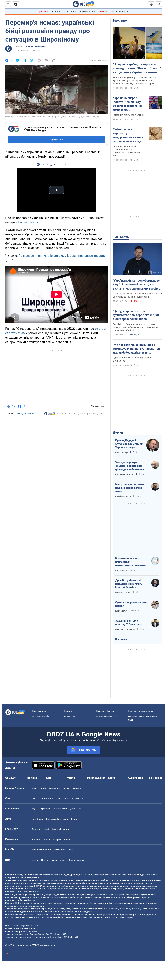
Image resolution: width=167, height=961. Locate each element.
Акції (65, 819)
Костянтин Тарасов (124, 474)
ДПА (72, 809)
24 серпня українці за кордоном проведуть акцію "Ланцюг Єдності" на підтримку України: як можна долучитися (137, 68)
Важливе (120, 20)
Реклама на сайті (40, 716)
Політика (31, 777)
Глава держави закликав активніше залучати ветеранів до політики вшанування (137, 295)
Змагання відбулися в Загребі (128, 115)
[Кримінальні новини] (49, 414)
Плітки (44, 860)
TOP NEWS (121, 237)
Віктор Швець (121, 452)
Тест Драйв (37, 819)
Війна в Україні (60, 11)
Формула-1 (77, 798)
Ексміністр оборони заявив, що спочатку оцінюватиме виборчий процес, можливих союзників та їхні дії (135, 327)
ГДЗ (34, 809)
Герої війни (42, 11)
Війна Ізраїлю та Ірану (83, 11)
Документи (69, 716)
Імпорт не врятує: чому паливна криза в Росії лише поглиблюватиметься (129, 488)
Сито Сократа (121, 571)
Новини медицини (41, 849)
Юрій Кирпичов (122, 611)
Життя (71, 777)
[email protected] (43, 937)
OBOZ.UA (19, 47)
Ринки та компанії (41, 839)
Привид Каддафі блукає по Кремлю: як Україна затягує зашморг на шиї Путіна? (129, 444)
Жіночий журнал (76, 860)
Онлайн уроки (60, 809)
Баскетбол (47, 798)
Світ (48, 777)
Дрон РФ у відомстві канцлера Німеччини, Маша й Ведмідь (128, 584)
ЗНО (80, 809)
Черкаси (76, 788)
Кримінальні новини (35, 47)
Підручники (45, 809)
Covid (70, 849)
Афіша (35, 860)
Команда (68, 711)
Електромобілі (53, 819)
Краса (54, 860)
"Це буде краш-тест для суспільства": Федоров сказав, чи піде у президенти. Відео (136, 315)
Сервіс (74, 819)
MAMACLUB (59, 849)
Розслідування (96, 777)
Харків (42, 788)
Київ (34, 788)
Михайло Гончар (123, 496)
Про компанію (39, 711)
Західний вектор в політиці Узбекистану (128, 622)
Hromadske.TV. (28, 222)
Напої (46, 829)
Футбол (35, 798)
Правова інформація (106, 711)
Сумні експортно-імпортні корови (131, 604)
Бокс (67, 798)
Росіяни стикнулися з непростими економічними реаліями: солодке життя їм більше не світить (130, 562)
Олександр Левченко (125, 629)
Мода (62, 860)
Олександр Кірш (122, 592)
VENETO (102, 11)
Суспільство (135, 777)
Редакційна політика (25, 414)
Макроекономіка (61, 839)
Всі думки (121, 639)
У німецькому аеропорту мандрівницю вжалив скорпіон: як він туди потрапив (128, 135)
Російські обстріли (120, 11)
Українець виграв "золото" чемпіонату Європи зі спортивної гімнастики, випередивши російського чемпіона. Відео (128, 104)
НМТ (87, 809)
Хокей (59, 798)
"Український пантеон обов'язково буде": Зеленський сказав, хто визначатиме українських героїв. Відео (136, 285)
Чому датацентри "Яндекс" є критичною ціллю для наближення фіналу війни (129, 466)
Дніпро (65, 788)
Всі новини (155, 777)
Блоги (111, 777)
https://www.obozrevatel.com (112, 874)
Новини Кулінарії (60, 829)
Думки (118, 432)
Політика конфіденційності (141, 711)
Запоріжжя (54, 788)
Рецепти (36, 829)
